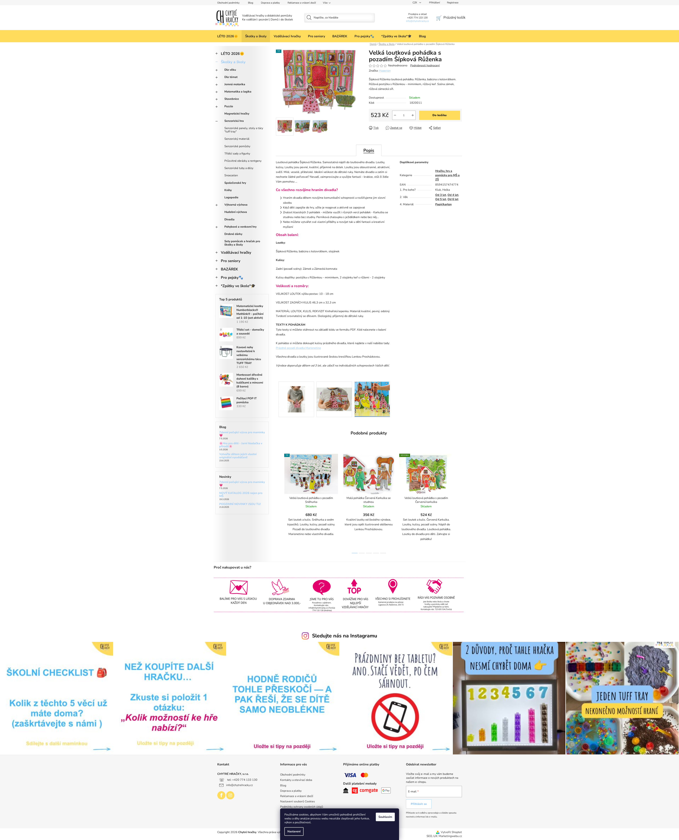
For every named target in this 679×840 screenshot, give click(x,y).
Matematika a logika (237, 92)
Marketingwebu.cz (450, 836)
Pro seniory (230, 260)
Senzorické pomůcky (237, 146)
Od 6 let (453, 199)
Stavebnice (231, 99)
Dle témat (231, 77)
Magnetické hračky (236, 114)
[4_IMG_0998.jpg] (372, 399)
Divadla (229, 219)
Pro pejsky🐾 (232, 277)
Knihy (228, 190)
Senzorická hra (234, 121)
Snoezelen (231, 175)
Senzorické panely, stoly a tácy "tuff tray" (243, 130)
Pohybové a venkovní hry (240, 227)
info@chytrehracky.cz (239, 785)
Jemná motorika (234, 84)
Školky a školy (233, 61)
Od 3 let (440, 195)
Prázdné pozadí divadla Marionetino (298, 348)
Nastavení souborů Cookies (297, 801)
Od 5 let (440, 199)
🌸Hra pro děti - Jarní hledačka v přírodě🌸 (240, 445)
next (459, 502)
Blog (250, 2)
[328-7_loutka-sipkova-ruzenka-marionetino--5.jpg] (296, 395)
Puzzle (228, 106)
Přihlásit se (419, 804)
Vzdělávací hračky (236, 252)
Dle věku (230, 70)
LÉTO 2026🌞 (232, 53)
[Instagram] (230, 795)
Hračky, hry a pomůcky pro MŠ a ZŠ (447, 175)
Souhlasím (385, 817)
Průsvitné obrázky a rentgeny (242, 161)
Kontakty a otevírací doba (296, 780)
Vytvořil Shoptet (451, 832)
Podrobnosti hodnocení (425, 65)
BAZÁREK (229, 269)
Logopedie (231, 197)
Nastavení (294, 831)
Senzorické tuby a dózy (238, 168)
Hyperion (385, 71)
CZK (415, 2)
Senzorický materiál (236, 139)
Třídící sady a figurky (237, 154)
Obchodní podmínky (228, 2)
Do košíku (439, 115)
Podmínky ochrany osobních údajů (301, 807)
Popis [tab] (368, 150)
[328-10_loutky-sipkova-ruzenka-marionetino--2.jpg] (334, 395)
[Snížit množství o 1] (395, 115)
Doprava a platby (270, 2)
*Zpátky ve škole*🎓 (238, 285)
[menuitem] (227, 36)
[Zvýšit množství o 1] (412, 115)
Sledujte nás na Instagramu (344, 635)
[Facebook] (221, 795)
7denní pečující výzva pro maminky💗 (242, 434)
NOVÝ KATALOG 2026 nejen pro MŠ (240, 495)
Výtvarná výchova (235, 205)
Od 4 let (453, 195)
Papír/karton (443, 204)
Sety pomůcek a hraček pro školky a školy (242, 243)
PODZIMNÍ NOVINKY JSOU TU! (240, 504)
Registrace (452, 2)
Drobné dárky (233, 234)
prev (279, 502)
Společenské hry (235, 183)
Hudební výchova (235, 212)
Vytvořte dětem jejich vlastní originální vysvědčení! (238, 456)
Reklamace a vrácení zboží (302, 2)
